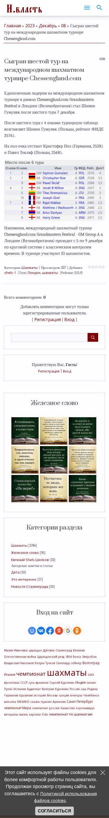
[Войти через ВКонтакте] (41, 631)
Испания (19, 689)
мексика (10, 702)
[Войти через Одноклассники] (77, 631)
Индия (80, 682)
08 (63, 26)
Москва (52, 695)
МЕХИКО (23, 702)
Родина (92, 689)
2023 (30, 26)
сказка (35, 702)
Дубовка (48, 650)
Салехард (63, 663)
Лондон (34, 272)
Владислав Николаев (19, 663)
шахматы (67, 672)
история (40, 695)
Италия (9, 674)
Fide (45, 714)
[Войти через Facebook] (50, 631)
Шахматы (19, 545)
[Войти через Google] (68, 631)
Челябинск (91, 695)
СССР (24, 682)
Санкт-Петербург (80, 701)
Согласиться (54, 811)
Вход (67, 371)
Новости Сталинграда (29, 586)
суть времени (38, 682)
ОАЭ (91, 675)
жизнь (23, 714)
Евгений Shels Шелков (30, 559)
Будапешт (34, 689)
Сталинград (64, 650)
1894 (68, 657)
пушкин (46, 702)
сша (83, 689)
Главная (12, 26)
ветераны (11, 714)
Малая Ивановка (16, 650)
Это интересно (24, 579)
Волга (77, 657)
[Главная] (23, 7)
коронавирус (85, 708)
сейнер (76, 663)
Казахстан (68, 708)
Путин (8, 689)
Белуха (39, 663)
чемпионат (31, 673)
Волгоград (91, 663)
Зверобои (89, 657)
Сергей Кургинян (61, 682)
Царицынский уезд (50, 657)
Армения (59, 702)
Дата (15, 572)
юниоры (76, 695)
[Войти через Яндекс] (59, 631)
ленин (91, 682)
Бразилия (26, 695)
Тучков (50, 663)
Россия (75, 689)
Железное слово (25, 552)
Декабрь (48, 26)
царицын (35, 650)
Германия (11, 695)
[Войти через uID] (32, 631)
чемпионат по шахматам (70, 714)
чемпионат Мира (17, 708)
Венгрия (48, 689)
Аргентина (11, 682)
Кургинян (62, 689)
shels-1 (10, 272)
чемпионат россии (46, 708)
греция (64, 695)
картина (35, 714)
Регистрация (49, 371)
